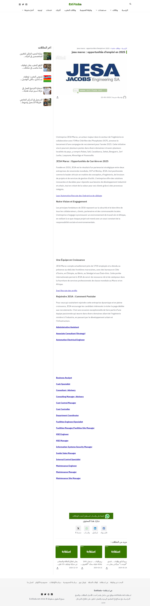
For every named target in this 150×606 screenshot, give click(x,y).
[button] (130, 4)
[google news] (49, 594)
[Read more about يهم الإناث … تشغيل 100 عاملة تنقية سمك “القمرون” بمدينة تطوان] (91, 551)
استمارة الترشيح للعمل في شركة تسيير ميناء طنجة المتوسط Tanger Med (32, 89)
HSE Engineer (62, 434)
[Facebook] (26, 4)
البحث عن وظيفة (116, 582)
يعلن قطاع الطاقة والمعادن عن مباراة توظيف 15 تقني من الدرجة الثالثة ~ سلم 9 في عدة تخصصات (67, 562)
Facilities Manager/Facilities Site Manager (75, 428)
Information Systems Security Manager (74, 446)
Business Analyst (64, 377)
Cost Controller (63, 409)
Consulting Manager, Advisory (70, 396)
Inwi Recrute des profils (66, 290)
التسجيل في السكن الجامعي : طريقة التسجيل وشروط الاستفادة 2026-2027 (31, 101)
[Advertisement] (75, 28)
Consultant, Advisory (66, 390)
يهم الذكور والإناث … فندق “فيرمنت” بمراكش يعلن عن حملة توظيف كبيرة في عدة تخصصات (116, 562)
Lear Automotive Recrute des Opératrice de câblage (79, 195)
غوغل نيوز (82, 582)
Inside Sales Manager (66, 453)
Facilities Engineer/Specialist (69, 421)
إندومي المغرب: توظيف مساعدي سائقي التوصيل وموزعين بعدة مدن (32, 78)
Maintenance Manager (66, 472)
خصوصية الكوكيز (41, 582)
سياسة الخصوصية (70, 582)
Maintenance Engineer (66, 465)
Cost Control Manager (66, 402)
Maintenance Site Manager (68, 478)
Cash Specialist (63, 384)
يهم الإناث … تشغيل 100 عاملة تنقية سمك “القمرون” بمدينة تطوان (91, 562)
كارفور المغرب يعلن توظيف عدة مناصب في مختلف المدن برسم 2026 (31, 66)
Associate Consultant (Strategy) (70, 333)
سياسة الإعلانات (55, 582)
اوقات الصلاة (93, 582)
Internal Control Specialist (68, 459)
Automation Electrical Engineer (70, 339)
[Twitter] (23, 4)
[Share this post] (57, 97)
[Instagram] (20, 4)
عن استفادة (104, 582)
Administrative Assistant (67, 327)
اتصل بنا (30, 582)
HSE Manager (62, 440)
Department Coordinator (67, 415)
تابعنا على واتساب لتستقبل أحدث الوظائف (88, 515)
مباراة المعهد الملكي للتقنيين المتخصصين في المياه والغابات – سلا (31, 55)
